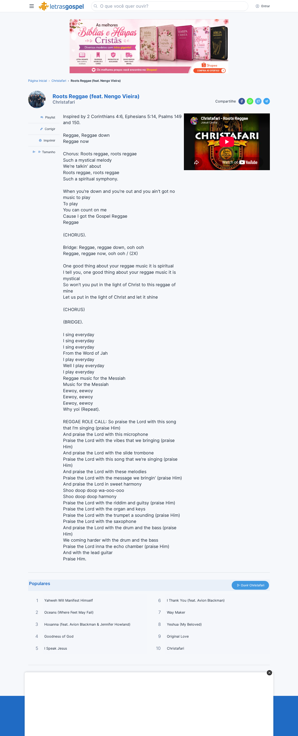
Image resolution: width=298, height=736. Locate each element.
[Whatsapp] (250, 101)
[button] (31, 6)
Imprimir (49, 140)
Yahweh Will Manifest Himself (68, 600)
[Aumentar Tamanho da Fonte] (34, 152)
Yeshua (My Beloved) (184, 624)
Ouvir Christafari (252, 585)
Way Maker (176, 612)
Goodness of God (59, 636)
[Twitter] (258, 101)
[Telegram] (266, 101)
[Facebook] (241, 101)
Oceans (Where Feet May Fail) (69, 612)
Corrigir (49, 129)
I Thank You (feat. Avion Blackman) (196, 600)
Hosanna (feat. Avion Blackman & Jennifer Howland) (87, 624)
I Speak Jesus (55, 648)
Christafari (64, 102)
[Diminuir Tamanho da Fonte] (40, 152)
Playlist (49, 117)
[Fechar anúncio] (269, 672)
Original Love (178, 636)
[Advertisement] (146, 704)
